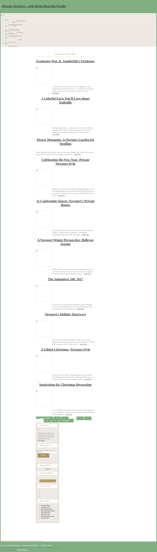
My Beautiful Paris (47, 509)
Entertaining (12, 42)
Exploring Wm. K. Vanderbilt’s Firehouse (65, 61)
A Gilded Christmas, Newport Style (65, 349)
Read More (55, 93)
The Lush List (45, 514)
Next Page (65, 420)
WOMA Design (22, 550)
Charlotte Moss (45, 505)
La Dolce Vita (45, 507)
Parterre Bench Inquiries (30, 545)
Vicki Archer (45, 518)
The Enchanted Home (48, 511)
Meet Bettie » (41, 440)
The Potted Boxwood (47, 516)
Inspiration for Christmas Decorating (65, 384)
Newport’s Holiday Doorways (65, 314)
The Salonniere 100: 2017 (65, 279)
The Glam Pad (45, 512)
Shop (7, 43)
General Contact (46, 545)
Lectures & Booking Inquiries (11, 545)
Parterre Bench (13, 45)
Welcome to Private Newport (17, 21)
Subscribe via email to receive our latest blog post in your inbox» (21, 541)
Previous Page (45, 418)
